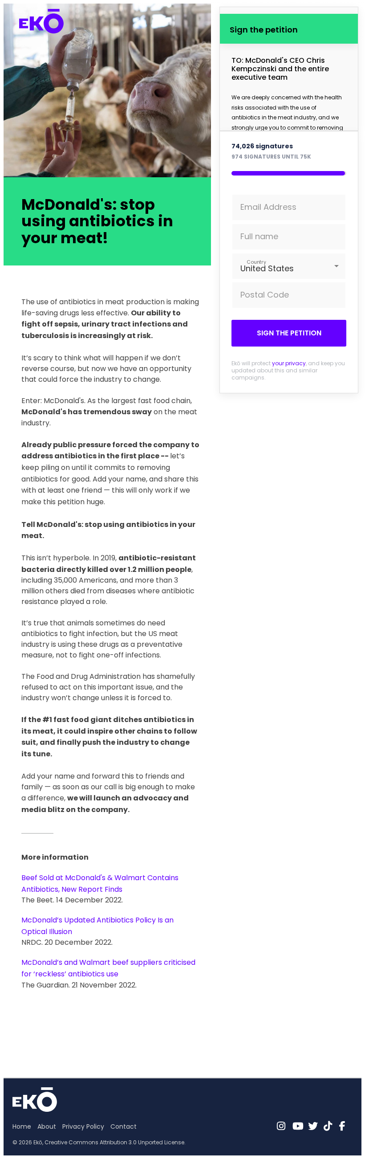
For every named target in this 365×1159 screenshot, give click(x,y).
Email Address (268, 206)
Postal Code (264, 294)
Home (21, 1126)
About (46, 1126)
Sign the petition (289, 333)
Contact (123, 1126)
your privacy (289, 363)
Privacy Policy (83, 1126)
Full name (259, 236)
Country (256, 262)
